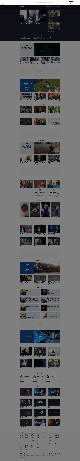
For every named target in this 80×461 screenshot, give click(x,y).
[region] (40, 2)
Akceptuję (71, 1)
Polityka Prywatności (2, 4)
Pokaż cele (71, 3)
